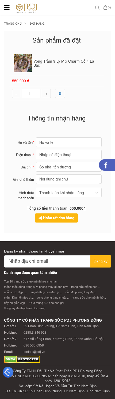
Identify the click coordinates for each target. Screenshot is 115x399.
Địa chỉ (27, 167)
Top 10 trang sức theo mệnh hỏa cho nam (31, 281)
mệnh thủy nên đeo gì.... (47, 292)
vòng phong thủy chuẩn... (53, 297)
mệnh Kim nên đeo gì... (19, 297)
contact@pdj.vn (34, 352)
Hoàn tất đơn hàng (58, 218)
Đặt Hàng (37, 23)
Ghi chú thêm (23, 179)
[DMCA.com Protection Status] (22, 359)
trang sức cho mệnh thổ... (89, 297)
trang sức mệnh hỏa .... (86, 286)
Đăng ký (101, 261)
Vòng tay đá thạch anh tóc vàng (24, 308)
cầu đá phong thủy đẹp (80, 292)
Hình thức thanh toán (26, 195)
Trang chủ (13, 23)
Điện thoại (25, 154)
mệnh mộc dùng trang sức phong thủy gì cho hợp (36, 286)
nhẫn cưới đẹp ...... (16, 292)
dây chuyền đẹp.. (15, 302)
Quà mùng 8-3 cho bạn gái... (47, 302)
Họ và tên (26, 142)
